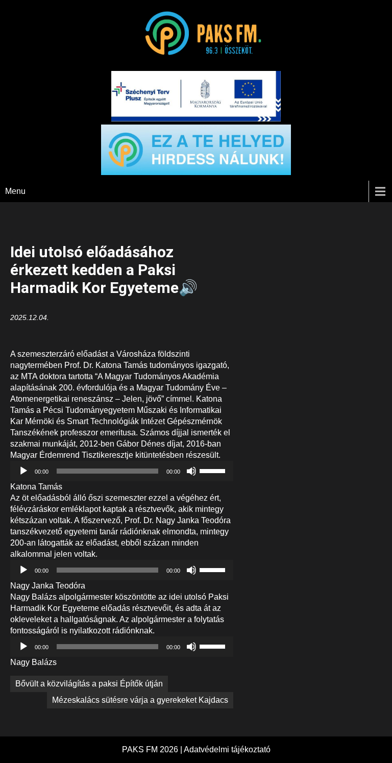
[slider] (214, 470)
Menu (15, 191)
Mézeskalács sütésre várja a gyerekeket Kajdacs (140, 700)
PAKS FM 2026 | (153, 749)
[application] (121, 471)
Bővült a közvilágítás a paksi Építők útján (89, 683)
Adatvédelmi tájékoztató (227, 749)
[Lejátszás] (23, 471)
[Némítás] (191, 471)
